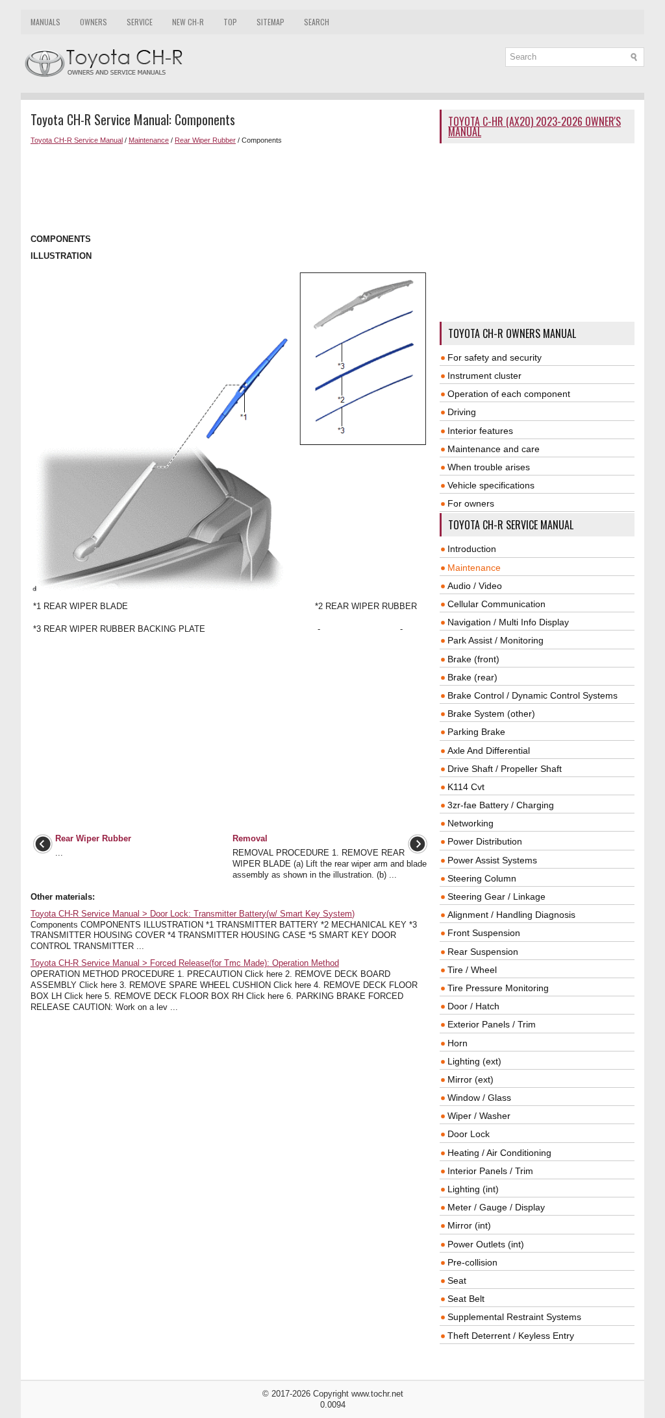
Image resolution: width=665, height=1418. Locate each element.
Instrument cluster (484, 375)
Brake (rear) (472, 677)
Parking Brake (476, 732)
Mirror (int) (469, 1225)
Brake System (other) (491, 713)
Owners (93, 21)
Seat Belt (465, 1298)
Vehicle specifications (490, 485)
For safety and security (494, 357)
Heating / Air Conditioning (499, 1153)
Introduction (471, 549)
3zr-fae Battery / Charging (500, 805)
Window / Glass (479, 1097)
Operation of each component (508, 394)
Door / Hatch (473, 1006)
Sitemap (270, 21)
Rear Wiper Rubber (205, 140)
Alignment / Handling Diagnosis (511, 914)
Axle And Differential (488, 750)
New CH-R (188, 21)
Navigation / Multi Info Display (508, 622)
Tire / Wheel (472, 970)
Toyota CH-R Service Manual (77, 140)
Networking (470, 823)
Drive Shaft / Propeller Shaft (504, 768)
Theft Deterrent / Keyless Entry (510, 1335)
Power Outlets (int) (485, 1244)
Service (140, 21)
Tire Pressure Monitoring (498, 988)
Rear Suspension (482, 951)
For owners (470, 503)
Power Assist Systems (492, 860)
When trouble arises (488, 467)
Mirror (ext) (470, 1079)
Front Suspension (483, 933)
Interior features (480, 431)
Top (230, 21)
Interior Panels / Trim (490, 1171)
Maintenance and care (493, 449)
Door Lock (468, 1134)
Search (316, 21)
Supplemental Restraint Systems (514, 1317)
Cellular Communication (496, 604)
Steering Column (481, 878)
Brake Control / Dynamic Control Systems (532, 695)
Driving (461, 412)
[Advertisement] (230, 189)
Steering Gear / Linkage (496, 896)
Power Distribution (484, 841)
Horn (457, 1043)
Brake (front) (473, 659)
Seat (456, 1280)
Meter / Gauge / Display (496, 1207)
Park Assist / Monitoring (495, 640)
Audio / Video (474, 586)
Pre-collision (472, 1262)
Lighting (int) (473, 1189)
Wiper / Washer (478, 1116)
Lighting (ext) (474, 1061)
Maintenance (149, 140)
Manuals (45, 21)
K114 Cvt (465, 787)
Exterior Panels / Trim (491, 1024)
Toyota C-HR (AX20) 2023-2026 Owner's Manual (534, 126)
